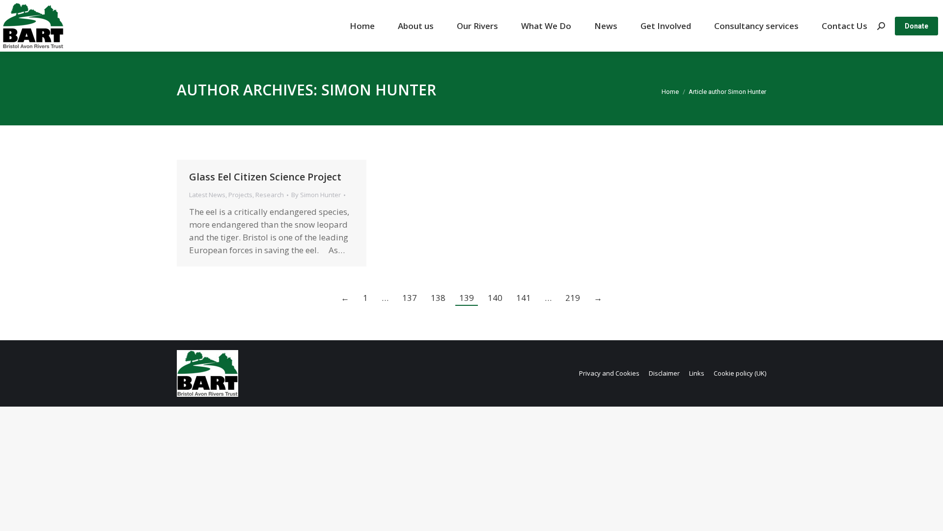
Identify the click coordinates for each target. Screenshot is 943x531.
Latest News (207, 194)
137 (409, 297)
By (316, 194)
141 (523, 297)
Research (269, 194)
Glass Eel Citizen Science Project (265, 176)
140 (495, 297)
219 (572, 297)
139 (466, 297)
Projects (240, 194)
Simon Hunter (378, 90)
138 (438, 297)
